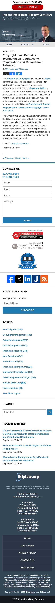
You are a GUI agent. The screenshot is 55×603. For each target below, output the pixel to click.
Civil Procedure (13, 388)
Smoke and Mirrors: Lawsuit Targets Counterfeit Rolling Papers (27, 447)
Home (9, 45)
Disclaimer (27, 546)
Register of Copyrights (18, 79)
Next (26, 158)
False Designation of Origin (19, 377)
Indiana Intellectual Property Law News (27, 17)
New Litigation (13, 329)
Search (49, 412)
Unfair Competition (15, 345)
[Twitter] (19, 279)
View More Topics (11, 393)
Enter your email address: (15, 298)
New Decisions (13, 356)
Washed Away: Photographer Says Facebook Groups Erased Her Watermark (25, 459)
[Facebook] (11, 279)
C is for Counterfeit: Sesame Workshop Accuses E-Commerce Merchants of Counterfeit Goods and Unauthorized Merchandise (27, 434)
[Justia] (36, 279)
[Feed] (44, 279)
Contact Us (27, 45)
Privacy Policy (27, 553)
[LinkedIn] (27, 279)
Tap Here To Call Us (28, 7)
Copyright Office (37, 88)
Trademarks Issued (15, 351)
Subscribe (27, 310)
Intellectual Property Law (18, 372)
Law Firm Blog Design (26, 599)
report (48, 79)
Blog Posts (28, 568)
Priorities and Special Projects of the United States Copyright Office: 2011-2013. (26, 107)
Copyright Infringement (20, 143)
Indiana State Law (14, 383)
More (46, 45)
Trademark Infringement (17, 367)
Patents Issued (13, 361)
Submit (27, 220)
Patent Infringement (15, 340)
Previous (8, 158)
